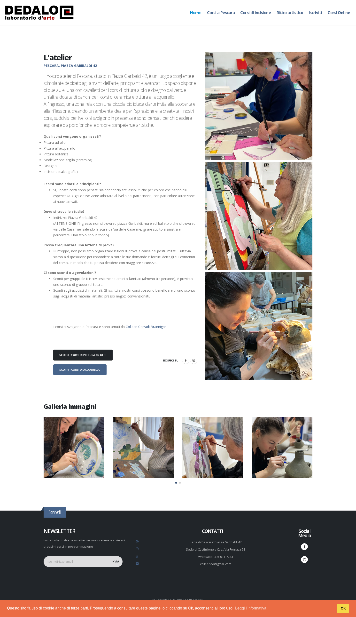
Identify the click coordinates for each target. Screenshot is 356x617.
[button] (176, 483)
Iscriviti (315, 12)
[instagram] (193, 360)
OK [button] (343, 608)
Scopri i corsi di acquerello (80, 369)
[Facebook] (185, 360)
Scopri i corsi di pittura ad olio (83, 355)
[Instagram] (304, 559)
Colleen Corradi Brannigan (146, 326)
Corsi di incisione (255, 12)
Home (195, 12)
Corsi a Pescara (221, 12)
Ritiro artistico (290, 12)
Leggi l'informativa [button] (250, 608)
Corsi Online (339, 12)
